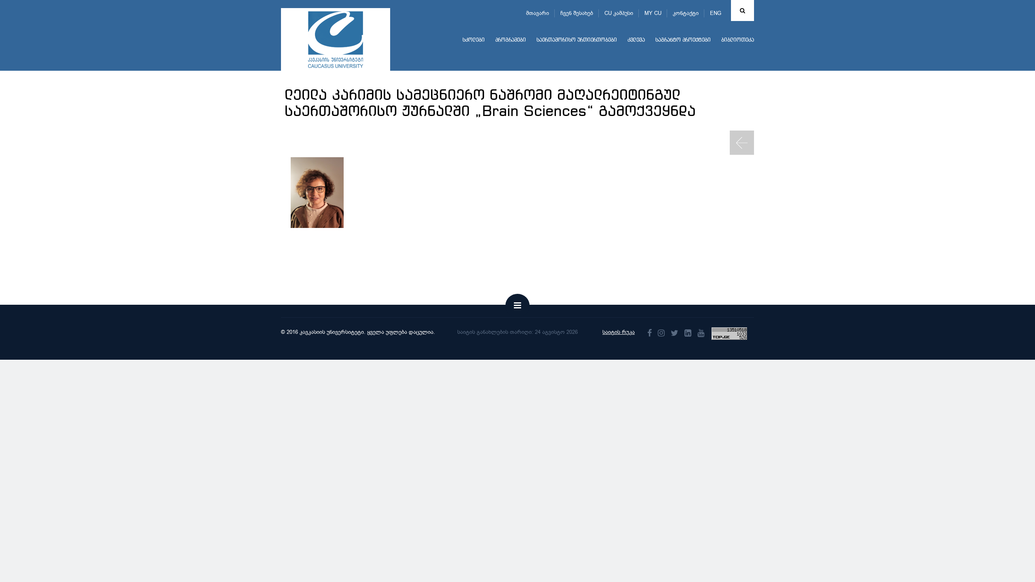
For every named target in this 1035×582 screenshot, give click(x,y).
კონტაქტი (686, 13)
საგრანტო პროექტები (683, 40)
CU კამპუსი (618, 13)
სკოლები (474, 40)
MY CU (652, 13)
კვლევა (636, 40)
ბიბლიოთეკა (737, 40)
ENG (715, 13)
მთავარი (537, 13)
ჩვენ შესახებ (576, 13)
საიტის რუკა (618, 332)
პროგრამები (510, 40)
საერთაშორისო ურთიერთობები (577, 40)
